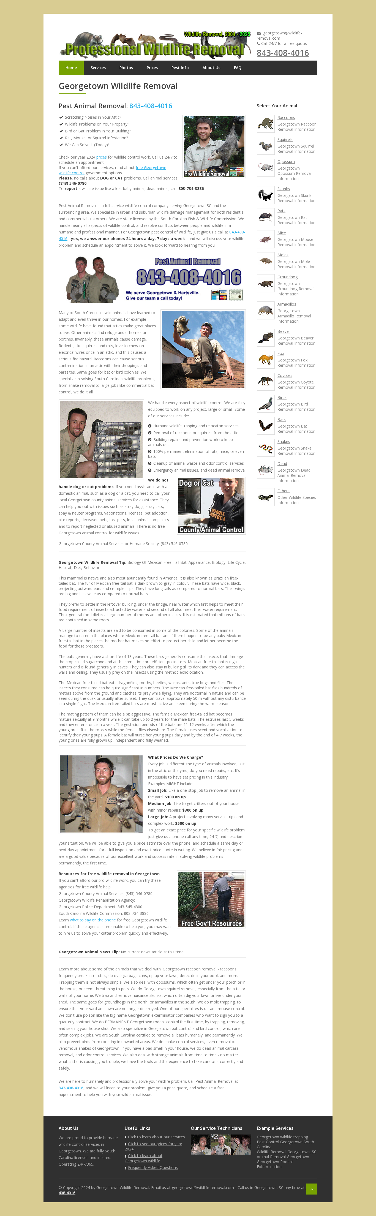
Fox (280, 353)
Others (283, 490)
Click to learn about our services (156, 1136)
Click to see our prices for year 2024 (153, 1146)
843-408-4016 (283, 52)
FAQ (237, 67)
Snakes (283, 441)
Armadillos (286, 304)
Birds (282, 397)
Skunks (283, 188)
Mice (281, 232)
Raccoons (286, 117)
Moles (282, 254)
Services (98, 67)
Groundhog (287, 276)
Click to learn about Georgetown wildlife (143, 1158)
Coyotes (284, 375)
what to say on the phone (93, 920)
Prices (152, 67)
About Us (211, 67)
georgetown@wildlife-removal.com (279, 35)
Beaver (283, 331)
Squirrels (285, 139)
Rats (281, 210)
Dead (282, 463)
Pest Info (180, 67)
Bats (281, 419)
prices (101, 157)
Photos (126, 67)
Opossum (286, 161)
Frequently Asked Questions (153, 1167)
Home (71, 67)
